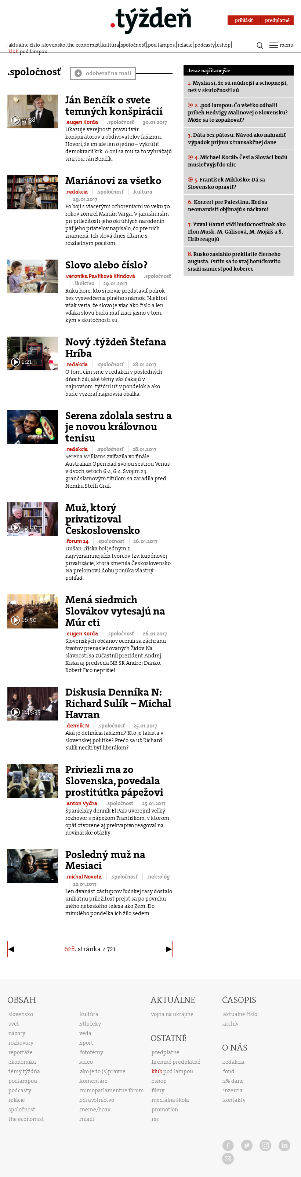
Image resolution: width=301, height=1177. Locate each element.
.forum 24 (77, 541)
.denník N (77, 725)
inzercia (233, 1090)
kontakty (234, 1100)
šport (86, 1042)
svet (13, 1023)
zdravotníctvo (97, 1100)
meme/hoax (95, 1109)
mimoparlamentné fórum (112, 1090)
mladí (87, 1119)
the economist (83, 44)
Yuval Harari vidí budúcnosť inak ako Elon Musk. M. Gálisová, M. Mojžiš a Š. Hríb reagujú (237, 232)
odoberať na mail (104, 73)
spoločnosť (133, 44)
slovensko (53, 44)
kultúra (110, 44)
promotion (165, 1109)
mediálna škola (170, 1100)
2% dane (233, 1081)
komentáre (94, 1081)
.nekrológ (158, 876)
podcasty (205, 44)
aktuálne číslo (24, 44)
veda (85, 1033)
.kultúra (142, 191)
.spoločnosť (121, 122)
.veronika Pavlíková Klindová (100, 276)
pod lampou (162, 44)
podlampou (22, 1081)
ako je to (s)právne (103, 1071)
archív (231, 1023)
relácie (185, 44)
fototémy (91, 1052)
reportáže (20, 1052)
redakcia (233, 1062)
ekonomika (22, 1062)
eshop (224, 44)
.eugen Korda (82, 122)
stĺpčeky (90, 1023)
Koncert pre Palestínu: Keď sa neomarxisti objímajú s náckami (228, 205)
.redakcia (77, 191)
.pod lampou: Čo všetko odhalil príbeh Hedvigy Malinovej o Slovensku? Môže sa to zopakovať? (238, 113)
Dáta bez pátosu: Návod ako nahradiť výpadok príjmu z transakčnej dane (237, 138)
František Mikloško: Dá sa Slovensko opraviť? (226, 183)
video (86, 1062)
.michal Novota (84, 876)
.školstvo (84, 283)
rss (155, 1119)
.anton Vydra (81, 803)
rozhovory (20, 1042)
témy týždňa (24, 1071)
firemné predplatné (176, 1062)
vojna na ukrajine (172, 1014)
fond (229, 1071)
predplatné (165, 1052)
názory (16, 1033)
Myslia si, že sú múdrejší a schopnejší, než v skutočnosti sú (238, 86)
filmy (158, 1090)
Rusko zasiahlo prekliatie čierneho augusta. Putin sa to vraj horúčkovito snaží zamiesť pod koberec (234, 261)
